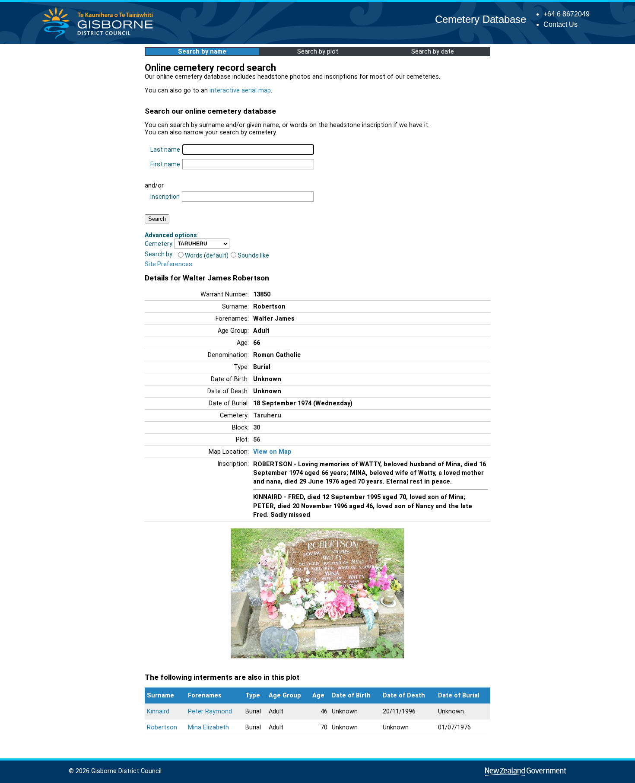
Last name (165, 149)
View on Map (272, 451)
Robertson (162, 727)
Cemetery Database (480, 19)
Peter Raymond (210, 711)
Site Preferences (168, 264)
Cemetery (158, 243)
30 (256, 427)
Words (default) (207, 255)
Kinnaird (158, 711)
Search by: (159, 254)
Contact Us (560, 24)
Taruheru (267, 415)
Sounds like (253, 255)
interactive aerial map (240, 90)
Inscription (165, 196)
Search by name (202, 51)
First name (165, 164)
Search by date (432, 51)
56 (256, 439)
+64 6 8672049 (566, 14)
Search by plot (317, 51)
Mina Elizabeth (208, 727)
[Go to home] (100, 38)
